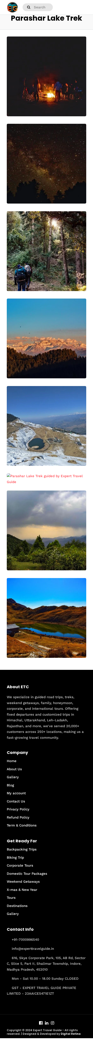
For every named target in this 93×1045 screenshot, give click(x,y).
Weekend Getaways (23, 882)
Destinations (17, 906)
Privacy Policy (18, 809)
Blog (10, 785)
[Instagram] (52, 1023)
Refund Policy (18, 817)
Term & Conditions (22, 825)
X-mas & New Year (22, 890)
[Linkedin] (46, 1023)
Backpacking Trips (22, 849)
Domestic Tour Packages (27, 874)
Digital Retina (71, 1034)
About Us (14, 769)
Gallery (13, 777)
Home (11, 761)
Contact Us (16, 801)
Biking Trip (15, 857)
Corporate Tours (20, 865)
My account (16, 793)
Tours (11, 898)
